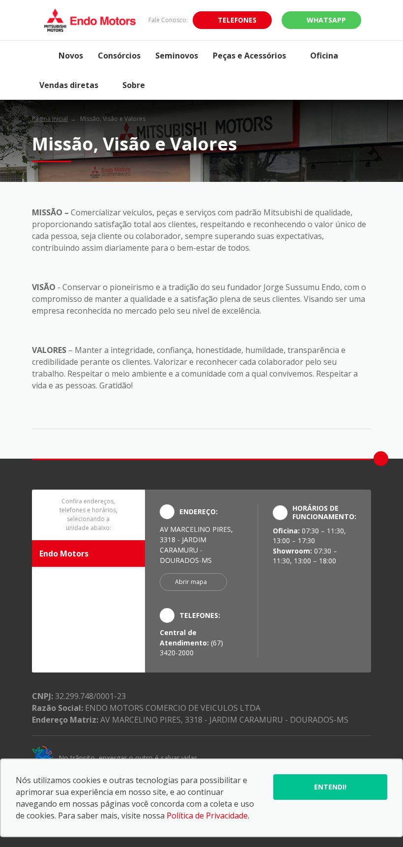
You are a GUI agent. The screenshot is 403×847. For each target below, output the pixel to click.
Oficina (324, 55)
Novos (70, 55)
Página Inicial (50, 119)
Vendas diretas (68, 85)
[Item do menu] (41, 55)
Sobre (133, 85)
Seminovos (176, 55)
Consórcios (119, 55)
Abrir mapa (191, 582)
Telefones (237, 20)
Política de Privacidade (207, 815)
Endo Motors (63, 553)
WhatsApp (326, 20)
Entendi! (330, 786)
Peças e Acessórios (249, 55)
